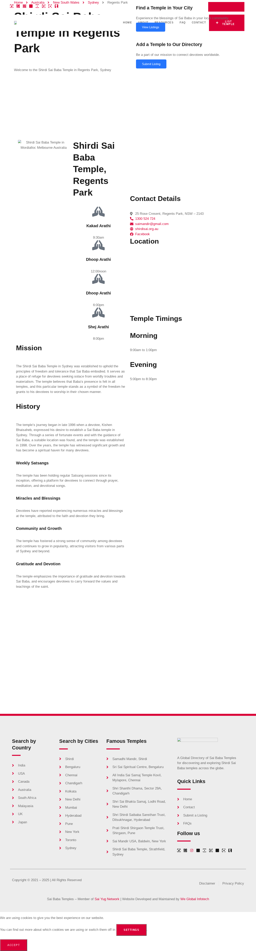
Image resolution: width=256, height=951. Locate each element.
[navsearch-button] (238, 5)
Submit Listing (151, 64)
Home (127, 22)
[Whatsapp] (18, 6)
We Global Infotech (194, 899)
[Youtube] (37, 6)
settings (131, 929)
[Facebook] (11, 6)
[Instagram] (24, 6)
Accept (13, 945)
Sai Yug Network (107, 899)
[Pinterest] (43, 6)
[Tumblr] (56, 6)
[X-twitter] (31, 6)
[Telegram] (50, 6)
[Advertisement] (128, 106)
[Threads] (217, 850)
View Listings (150, 27)
